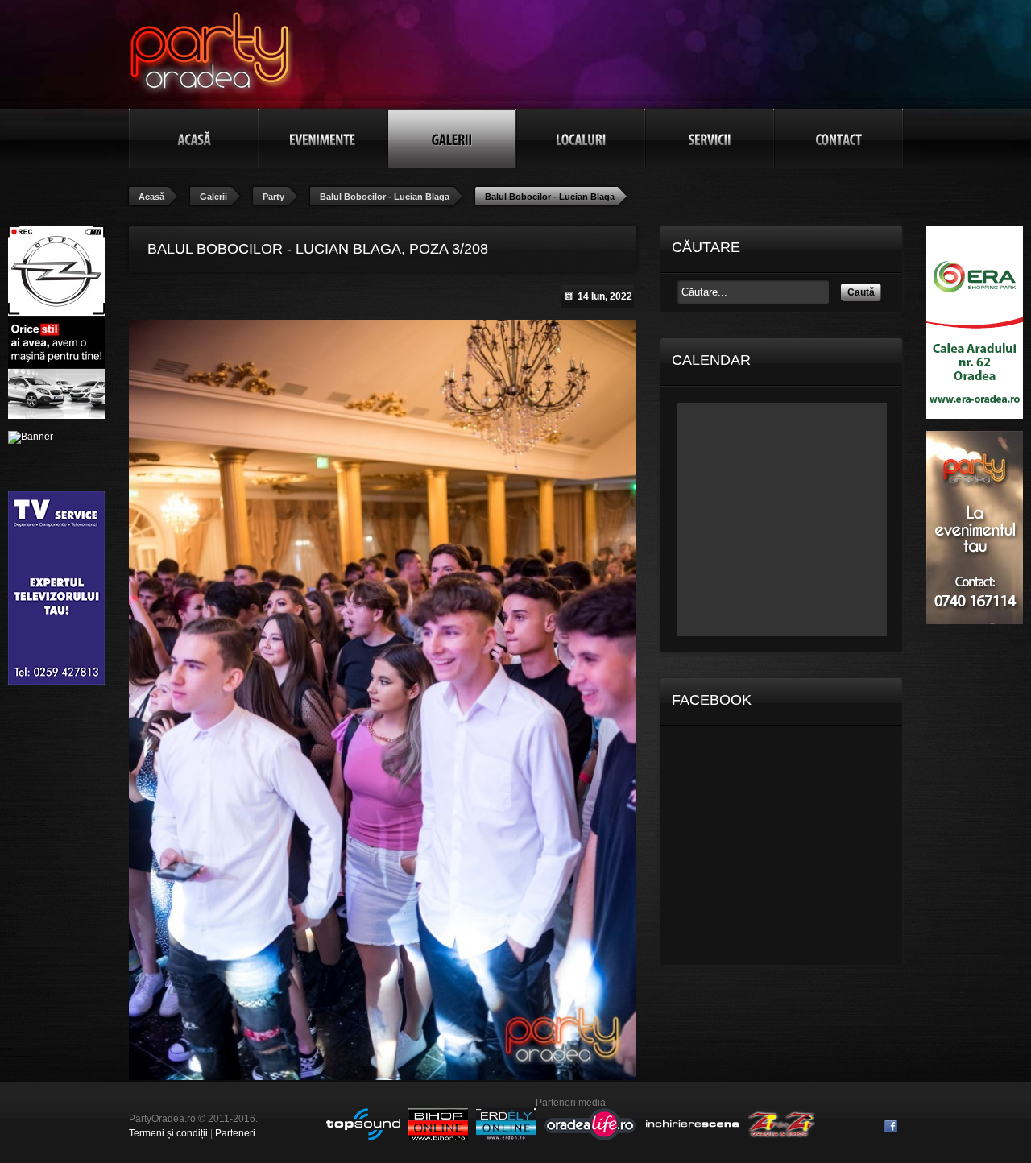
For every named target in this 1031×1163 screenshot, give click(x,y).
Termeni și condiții (168, 1133)
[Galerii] (452, 138)
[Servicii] (709, 138)
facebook (890, 1126)
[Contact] (838, 138)
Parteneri (235, 1133)
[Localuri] (580, 138)
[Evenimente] (323, 138)
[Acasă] (194, 138)
